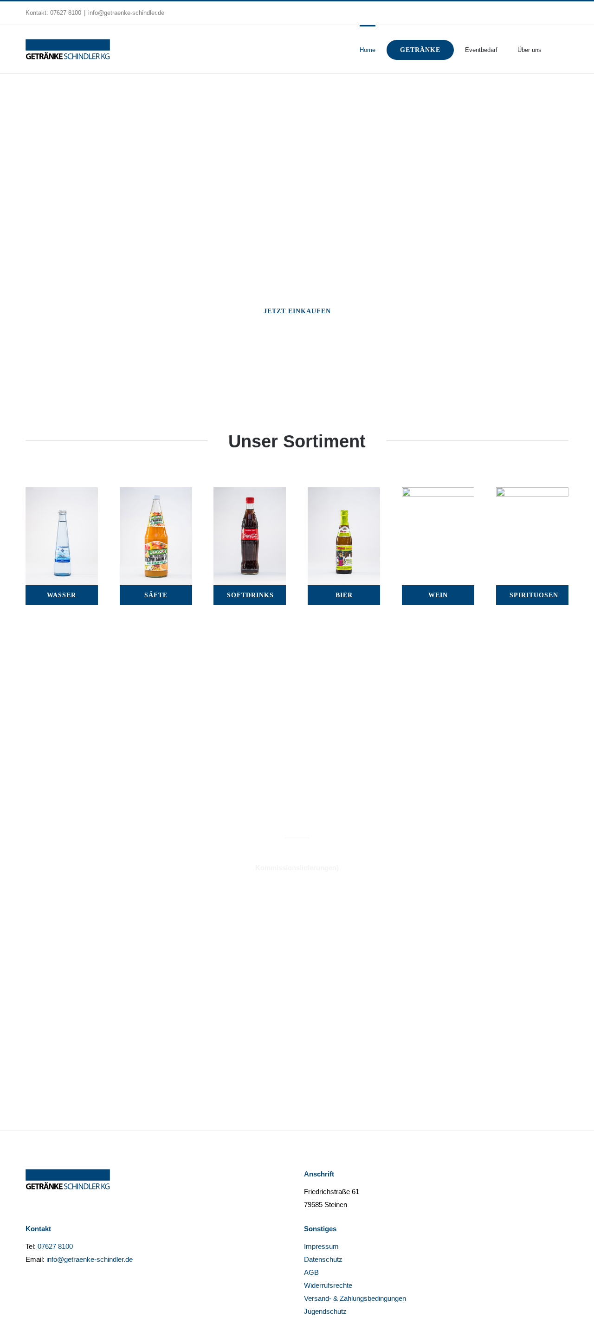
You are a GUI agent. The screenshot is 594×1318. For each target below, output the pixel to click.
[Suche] (555, 49)
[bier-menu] (344, 493)
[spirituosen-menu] (532, 493)
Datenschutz (323, 1259)
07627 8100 (65, 12)
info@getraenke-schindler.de (126, 12)
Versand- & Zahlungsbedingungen (355, 1298)
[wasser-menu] (62, 493)
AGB (311, 1272)
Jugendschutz (325, 1311)
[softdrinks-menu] (249, 493)
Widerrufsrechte (328, 1285)
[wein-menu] (438, 493)
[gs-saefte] (156, 493)
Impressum (321, 1246)
